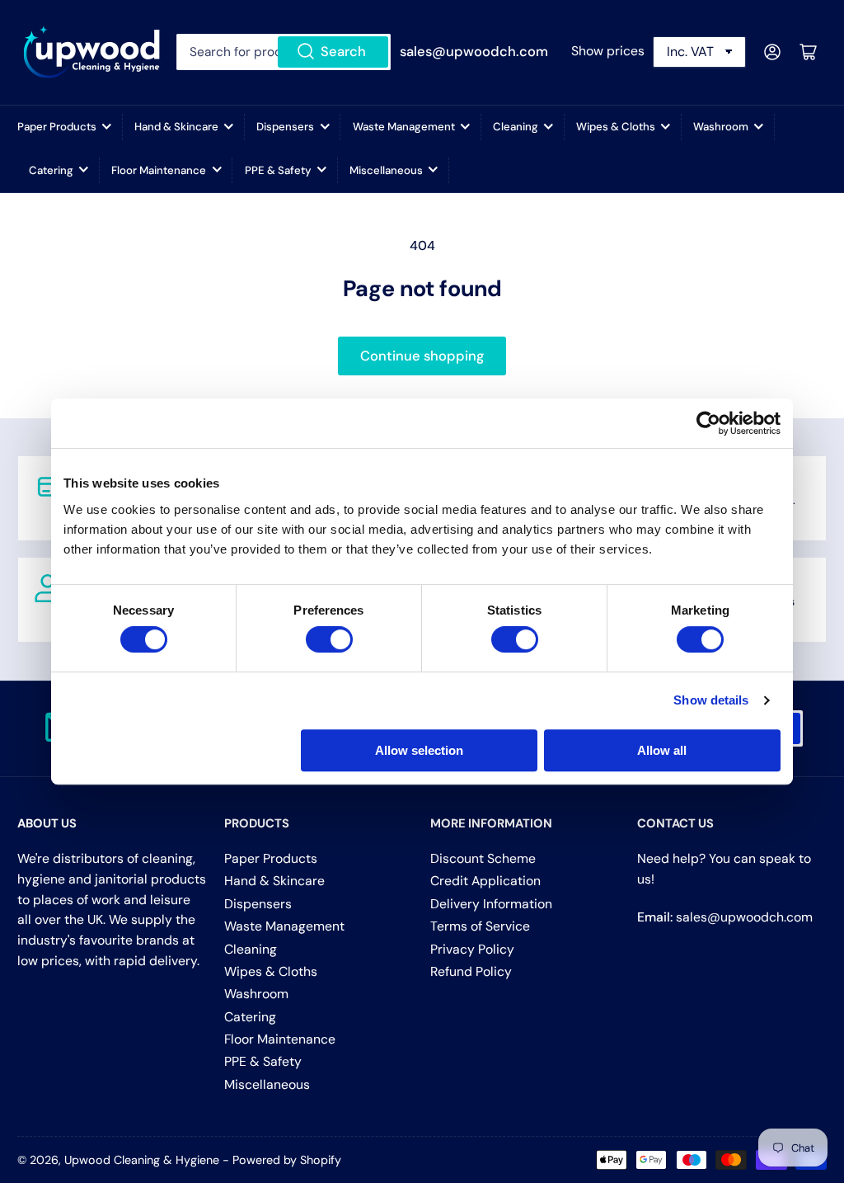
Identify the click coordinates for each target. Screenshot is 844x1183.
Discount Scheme (483, 858)
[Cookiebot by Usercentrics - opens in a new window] (708, 423)
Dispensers (285, 127)
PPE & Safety (278, 170)
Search (343, 51)
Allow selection (419, 750)
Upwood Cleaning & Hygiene (141, 1159)
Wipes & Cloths (615, 127)
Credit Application (485, 880)
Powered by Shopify (286, 1159)
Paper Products (56, 127)
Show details (710, 700)
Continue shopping (422, 356)
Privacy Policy (472, 949)
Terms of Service (480, 926)
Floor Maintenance (158, 170)
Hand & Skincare (176, 127)
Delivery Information (491, 903)
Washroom (720, 127)
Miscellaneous (386, 170)
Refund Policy (471, 971)
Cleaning (515, 127)
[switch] (329, 639)
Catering (51, 170)
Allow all (662, 750)
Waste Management (404, 127)
